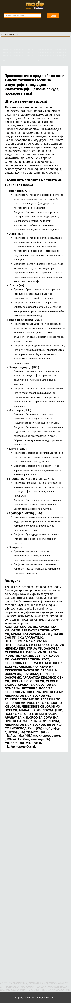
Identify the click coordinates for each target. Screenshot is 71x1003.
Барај (53, 15)
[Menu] (65, 4)
